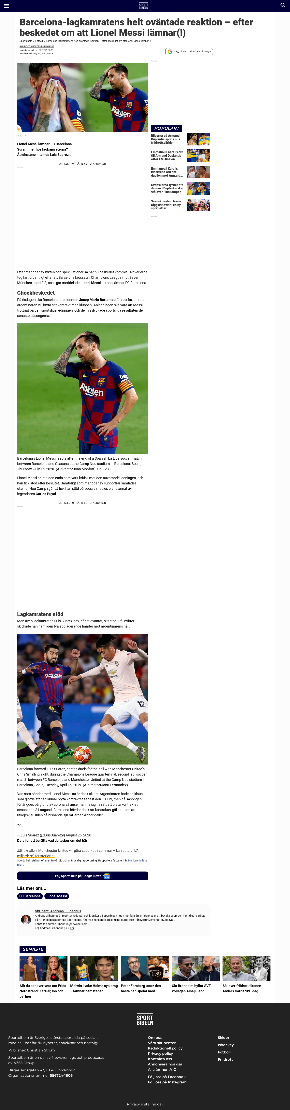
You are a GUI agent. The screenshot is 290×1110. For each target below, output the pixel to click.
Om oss (155, 1038)
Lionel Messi (57, 896)
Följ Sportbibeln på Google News (78, 876)
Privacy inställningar (145, 1104)
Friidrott (225, 1059)
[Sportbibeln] (143, 6)
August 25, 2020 (78, 835)
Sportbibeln (26, 40)
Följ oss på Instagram (167, 1082)
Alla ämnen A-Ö (162, 1069)
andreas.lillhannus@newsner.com (66, 924)
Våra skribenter (162, 1043)
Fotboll (39, 40)
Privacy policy (160, 1053)
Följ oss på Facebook (167, 1077)
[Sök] (283, 6)
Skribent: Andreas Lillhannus (37, 46)
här (72, 928)
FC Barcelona (30, 896)
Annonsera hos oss (165, 1064)
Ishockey (226, 1045)
